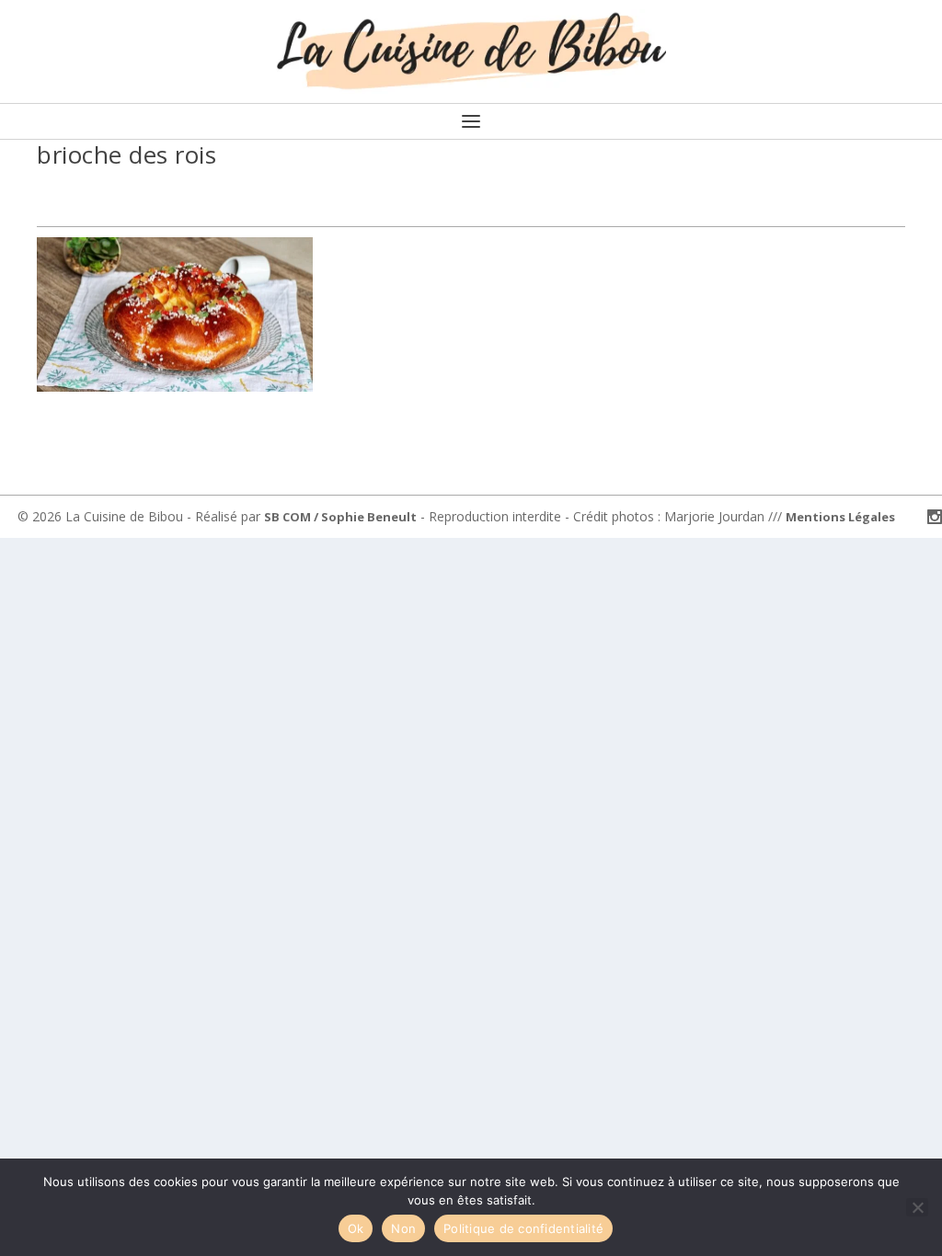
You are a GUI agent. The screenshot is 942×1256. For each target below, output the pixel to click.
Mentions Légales (840, 516)
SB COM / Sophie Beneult (340, 516)
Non (403, 1228)
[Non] (917, 1207)
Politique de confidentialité (523, 1228)
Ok (356, 1228)
